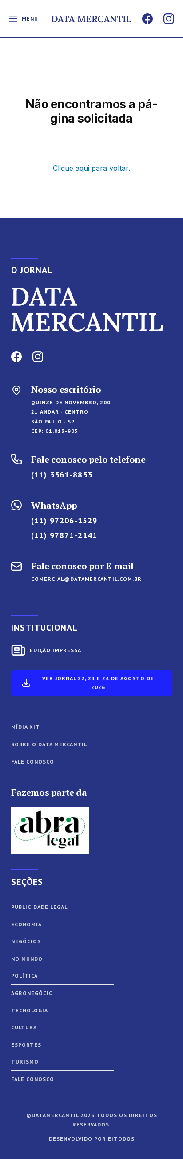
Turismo (25, 1061)
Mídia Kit (25, 726)
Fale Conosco (32, 1079)
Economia (26, 924)
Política (24, 975)
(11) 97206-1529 (64, 520)
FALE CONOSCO (32, 761)
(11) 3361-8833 (61, 474)
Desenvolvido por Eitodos (92, 1138)
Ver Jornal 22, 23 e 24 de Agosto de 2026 (98, 682)
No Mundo (27, 958)
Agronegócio (32, 993)
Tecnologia (29, 1010)
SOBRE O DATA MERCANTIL (49, 744)
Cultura (24, 1027)
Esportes (26, 1044)
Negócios (26, 941)
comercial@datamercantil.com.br (86, 578)
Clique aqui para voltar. (91, 168)
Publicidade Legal (39, 907)
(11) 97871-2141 (64, 535)
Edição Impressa (55, 650)
